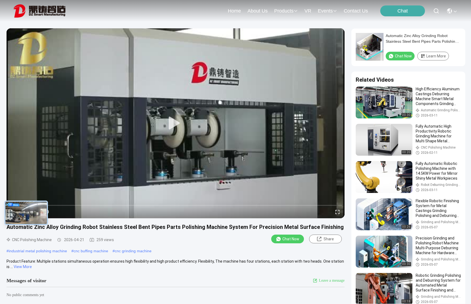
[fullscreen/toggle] (337, 212)
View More (23, 267)
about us (257, 11)
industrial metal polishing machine (38, 251)
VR (307, 11)
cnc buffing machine (91, 251)
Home (234, 11)
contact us (356, 11)
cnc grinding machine (133, 251)
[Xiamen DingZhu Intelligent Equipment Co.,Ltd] (39, 11)
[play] (175, 123)
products (284, 11)
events (325, 11)
